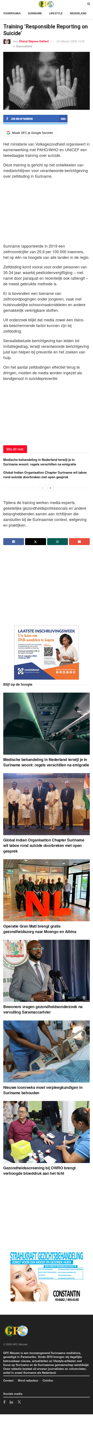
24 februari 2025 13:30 (71, 41)
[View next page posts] (50, 488)
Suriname (35, 13)
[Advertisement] (46, 210)
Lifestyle (56, 13)
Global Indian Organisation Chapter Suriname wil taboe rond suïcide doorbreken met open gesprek (45, 474)
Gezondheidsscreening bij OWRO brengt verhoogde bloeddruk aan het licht (39, 1170)
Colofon (48, 1380)
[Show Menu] (4, 4)
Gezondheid (24, 46)
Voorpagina (12, 13)
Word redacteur (28, 1380)
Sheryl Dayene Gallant (34, 41)
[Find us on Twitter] (19, 1402)
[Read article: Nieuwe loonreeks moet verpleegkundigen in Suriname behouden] (46, 1051)
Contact (8, 1380)
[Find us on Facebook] (4, 1402)
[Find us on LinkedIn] (11, 1402)
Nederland (78, 13)
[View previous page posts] (42, 488)
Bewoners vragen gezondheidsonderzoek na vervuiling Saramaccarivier (43, 1009)
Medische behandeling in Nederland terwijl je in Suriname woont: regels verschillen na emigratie (39, 462)
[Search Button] (88, 4)
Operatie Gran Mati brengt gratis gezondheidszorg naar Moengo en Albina (39, 928)
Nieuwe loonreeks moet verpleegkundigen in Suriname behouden (42, 1090)
